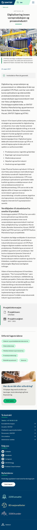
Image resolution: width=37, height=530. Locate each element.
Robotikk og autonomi (9, 360)
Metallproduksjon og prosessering (13, 351)
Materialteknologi (8, 346)
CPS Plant (11, 314)
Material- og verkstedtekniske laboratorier (15, 341)
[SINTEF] (7, 2)
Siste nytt (5, 7)
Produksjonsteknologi (9, 355)
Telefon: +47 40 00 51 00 (9, 420)
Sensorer (23, 360)
